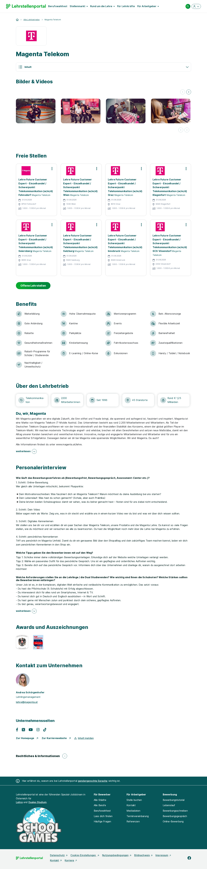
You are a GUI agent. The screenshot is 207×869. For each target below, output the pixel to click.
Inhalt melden (86, 738)
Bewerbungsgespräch (175, 816)
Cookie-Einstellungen (83, 855)
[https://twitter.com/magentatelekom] (23, 729)
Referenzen (133, 821)
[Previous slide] (182, 92)
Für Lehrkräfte (126, 6)
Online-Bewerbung (173, 821)
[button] (103, 67)
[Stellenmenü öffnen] (52, 168)
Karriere (69, 860)
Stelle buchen (134, 799)
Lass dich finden (103, 816)
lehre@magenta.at (27, 702)
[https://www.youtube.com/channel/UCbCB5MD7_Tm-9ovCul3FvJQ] (31, 729)
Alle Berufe (100, 805)
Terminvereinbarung (138, 816)
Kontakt (131, 805)
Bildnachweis (142, 855)
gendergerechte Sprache (93, 780)
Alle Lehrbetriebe (31, 19)
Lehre (19, 802)
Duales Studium (37, 802)
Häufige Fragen (102, 821)
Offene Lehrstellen (33, 285)
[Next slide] (188, 92)
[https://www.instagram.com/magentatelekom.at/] (38, 729)
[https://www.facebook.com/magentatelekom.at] (17, 729)
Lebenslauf (169, 805)
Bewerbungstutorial (174, 799)
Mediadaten (133, 810)
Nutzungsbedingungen (115, 855)
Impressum (161, 855)
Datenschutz (57, 855)
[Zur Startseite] (26, 6)
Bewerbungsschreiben (175, 810)
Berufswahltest (57, 6)
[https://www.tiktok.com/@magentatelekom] (44, 729)
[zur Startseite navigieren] (17, 19)
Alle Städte (100, 799)
